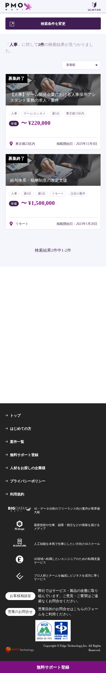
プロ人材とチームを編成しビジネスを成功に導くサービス (67, 577)
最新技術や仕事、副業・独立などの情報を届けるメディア (67, 526)
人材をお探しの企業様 (27, 468)
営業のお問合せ (20, 612)
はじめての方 (20, 429)
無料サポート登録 (24, 455)
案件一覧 (17, 442)
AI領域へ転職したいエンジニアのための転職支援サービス (67, 560)
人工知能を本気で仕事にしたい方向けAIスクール (67, 543)
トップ (15, 415)
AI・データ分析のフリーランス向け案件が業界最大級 (67, 510)
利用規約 (17, 494)
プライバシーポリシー (27, 481)
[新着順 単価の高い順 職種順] (81, 65)
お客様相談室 (20, 596)
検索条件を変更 (53, 24)
